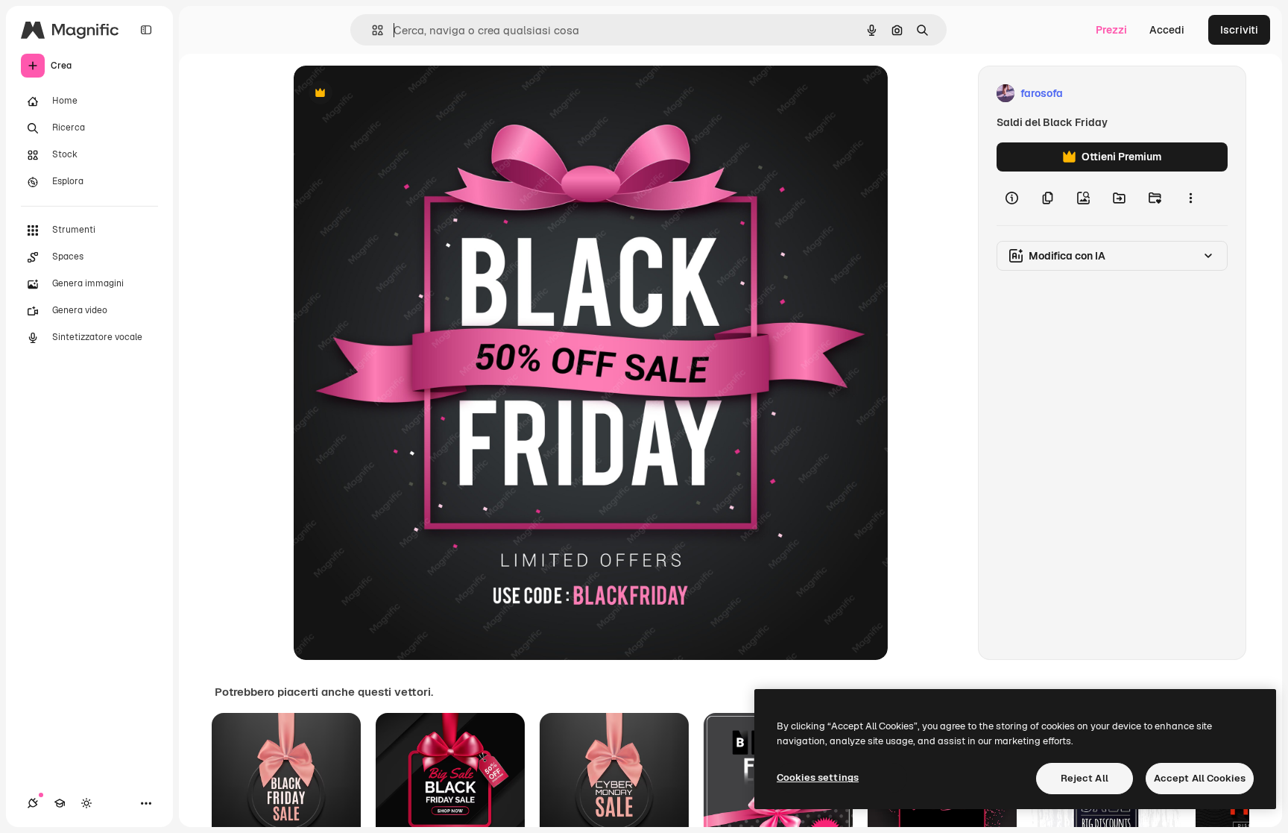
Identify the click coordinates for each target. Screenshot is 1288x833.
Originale (392, 94)
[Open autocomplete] (371, 30)
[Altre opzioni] (1190, 198)
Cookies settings (818, 777)
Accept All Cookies (1200, 778)
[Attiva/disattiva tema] (86, 803)
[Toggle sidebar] (146, 30)
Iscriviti (1239, 30)
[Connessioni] (33, 803)
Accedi (1166, 30)
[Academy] (60, 803)
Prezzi (1111, 30)
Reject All (1084, 778)
